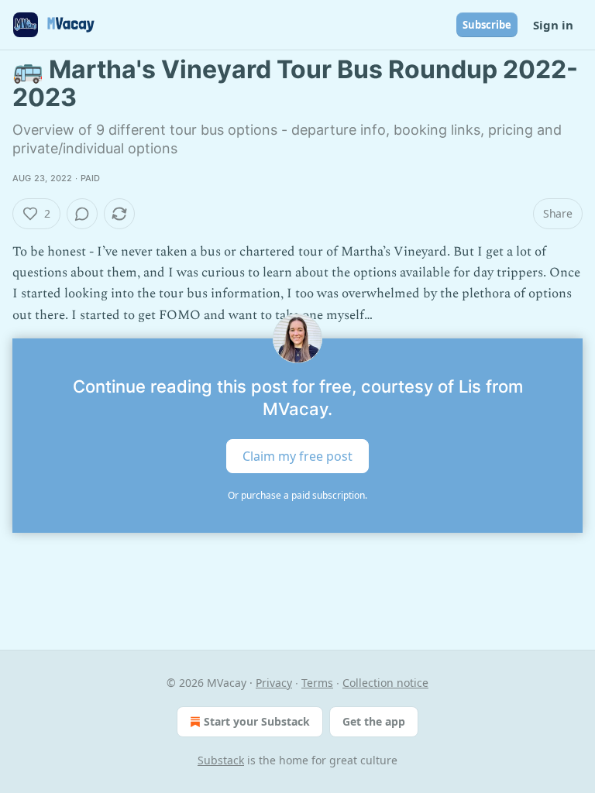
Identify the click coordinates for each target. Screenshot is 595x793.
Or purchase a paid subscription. (297, 495)
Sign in (553, 25)
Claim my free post (297, 455)
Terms (317, 682)
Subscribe (487, 25)
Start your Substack (257, 721)
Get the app (373, 721)
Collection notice (385, 682)
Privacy (274, 682)
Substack (221, 760)
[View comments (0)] (82, 213)
